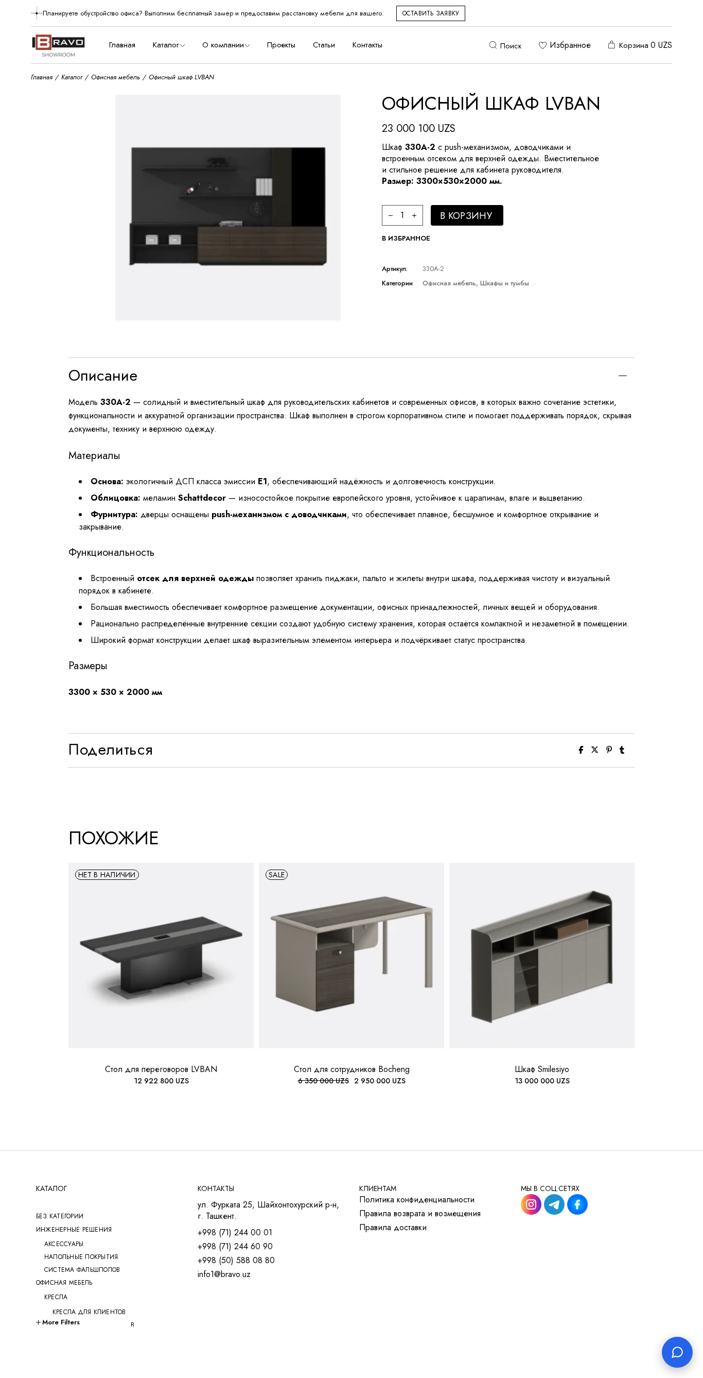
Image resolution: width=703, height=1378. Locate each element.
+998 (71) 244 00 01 (235, 1232)
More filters (61, 1322)
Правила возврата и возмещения (420, 1213)
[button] (406, 238)
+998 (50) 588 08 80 (236, 1260)
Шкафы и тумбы (504, 283)
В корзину (466, 216)
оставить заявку (431, 13)
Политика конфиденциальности (416, 1199)
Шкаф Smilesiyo (542, 1069)
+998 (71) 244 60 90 (235, 1246)
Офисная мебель (449, 283)
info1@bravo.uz (224, 1274)
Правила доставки (393, 1227)
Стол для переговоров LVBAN (161, 1069)
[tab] (351, 375)
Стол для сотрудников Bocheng (352, 1069)
